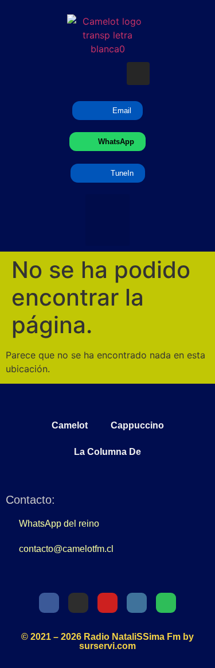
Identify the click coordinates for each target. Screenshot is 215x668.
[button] (107, 220)
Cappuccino (137, 425)
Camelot (70, 425)
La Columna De (107, 452)
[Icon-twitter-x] (77, 73)
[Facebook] (49, 603)
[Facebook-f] (47, 73)
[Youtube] (107, 73)
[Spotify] (168, 73)
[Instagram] (138, 73)
